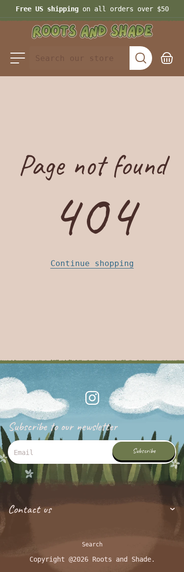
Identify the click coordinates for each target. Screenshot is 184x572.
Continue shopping (92, 263)
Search (92, 544)
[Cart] (167, 58)
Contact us (29, 509)
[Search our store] (141, 58)
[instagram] (92, 398)
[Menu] (17, 58)
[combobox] (79, 58)
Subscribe (144, 451)
